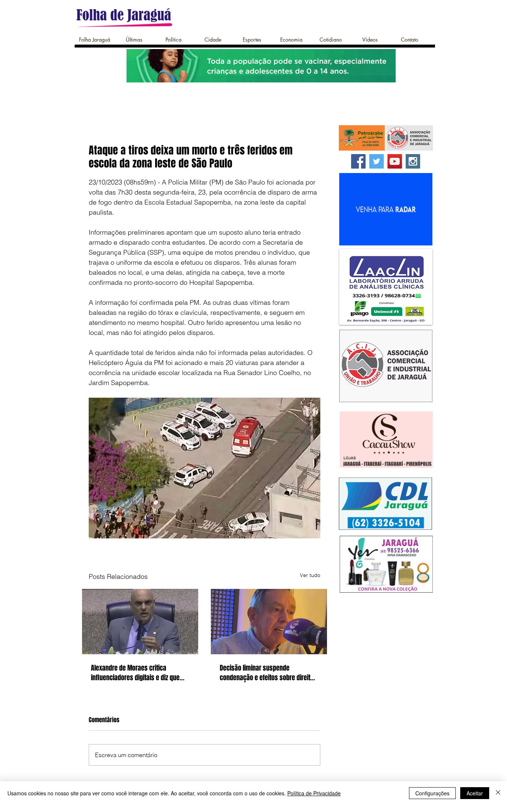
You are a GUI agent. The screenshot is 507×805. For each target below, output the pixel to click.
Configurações (432, 793)
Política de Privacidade (314, 793)
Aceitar (475, 793)
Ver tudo (310, 575)
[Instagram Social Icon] (413, 161)
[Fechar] (498, 793)
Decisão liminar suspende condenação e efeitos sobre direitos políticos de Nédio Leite (268, 672)
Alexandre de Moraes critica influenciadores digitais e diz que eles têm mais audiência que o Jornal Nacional (135, 672)
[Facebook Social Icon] (358, 161)
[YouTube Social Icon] (394, 161)
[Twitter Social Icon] (376, 161)
